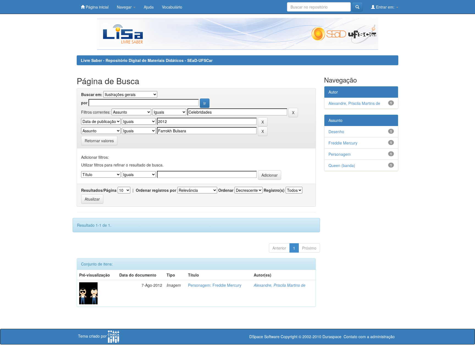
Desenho (336, 131)
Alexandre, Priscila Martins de (279, 285)
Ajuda (149, 7)
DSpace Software (264, 336)
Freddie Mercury (342, 143)
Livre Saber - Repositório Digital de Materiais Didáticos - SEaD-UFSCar (146, 60)
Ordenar (225, 190)
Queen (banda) (341, 165)
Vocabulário (172, 7)
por (84, 102)
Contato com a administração (369, 336)
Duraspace (331, 336)
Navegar (125, 7)
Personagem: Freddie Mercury (214, 285)
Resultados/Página (99, 190)
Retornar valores (99, 140)
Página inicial (97, 7)
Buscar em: (91, 94)
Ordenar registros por (156, 190)
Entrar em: (385, 7)
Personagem (339, 154)
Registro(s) (274, 190)
